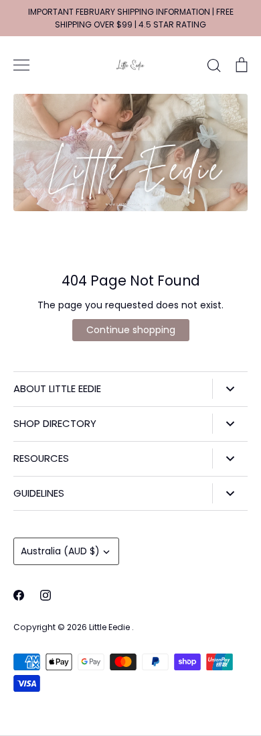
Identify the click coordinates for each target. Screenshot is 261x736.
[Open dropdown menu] (230, 389)
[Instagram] (45, 595)
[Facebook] (18, 595)
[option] (130, 152)
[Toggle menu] (21, 65)
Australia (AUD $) (60, 551)
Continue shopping (130, 329)
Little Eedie (110, 627)
